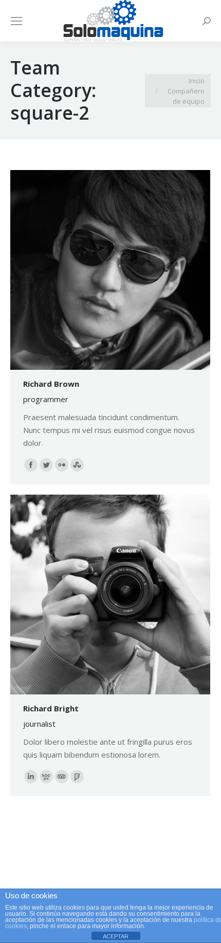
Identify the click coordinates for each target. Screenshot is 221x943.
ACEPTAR (115, 936)
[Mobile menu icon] (16, 21)
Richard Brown (51, 384)
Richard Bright (51, 708)
